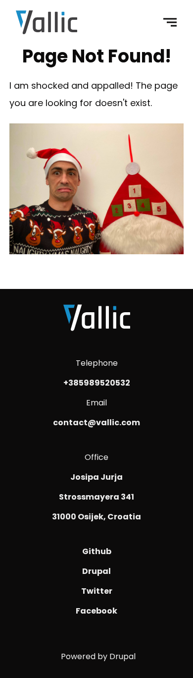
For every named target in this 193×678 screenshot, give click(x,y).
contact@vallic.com (96, 422)
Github (96, 551)
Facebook (96, 611)
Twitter (96, 591)
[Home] (46, 24)
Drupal (96, 571)
